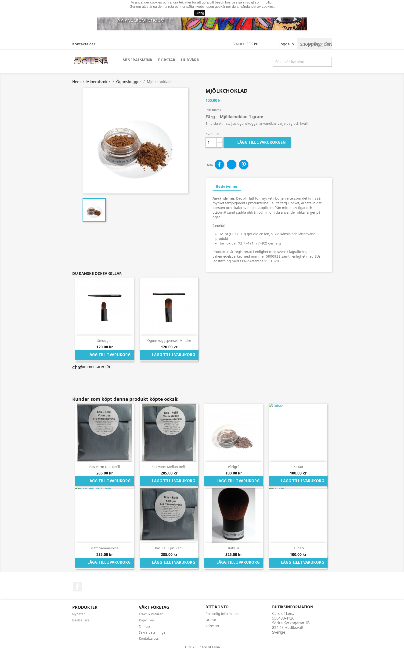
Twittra (231, 164)
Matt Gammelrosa (104, 548)
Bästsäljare (81, 620)
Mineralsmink (137, 59)
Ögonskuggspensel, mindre (169, 340)
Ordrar (211, 619)
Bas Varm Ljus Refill (104, 466)
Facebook (77, 586)
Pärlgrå (233, 466)
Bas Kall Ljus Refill (169, 548)
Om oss (145, 626)
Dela (219, 164)
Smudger (104, 340)
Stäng (199, 13)
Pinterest (243, 164)
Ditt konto (217, 606)
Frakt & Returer (151, 614)
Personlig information (223, 613)
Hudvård (190, 59)
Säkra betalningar (153, 632)
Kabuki (233, 548)
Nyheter (78, 614)
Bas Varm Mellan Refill (169, 466)
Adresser (213, 626)
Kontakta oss (83, 44)
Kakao (298, 466)
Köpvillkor (146, 620)
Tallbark (298, 548)
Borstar (166, 59)
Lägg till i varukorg (105, 355)
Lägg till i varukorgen (257, 142)
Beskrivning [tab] (226, 186)
